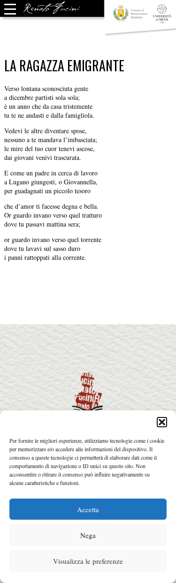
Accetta (88, 509)
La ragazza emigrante (64, 65)
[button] (162, 422)
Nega (88, 535)
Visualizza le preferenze (88, 561)
